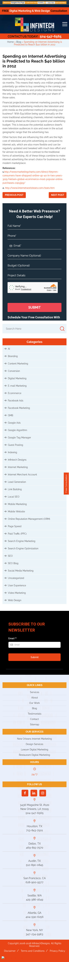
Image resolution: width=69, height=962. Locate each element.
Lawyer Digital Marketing (34, 749)
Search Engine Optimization (23, 548)
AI (9, 348)
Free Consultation (66, 483)
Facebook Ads (15, 400)
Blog (34, 708)
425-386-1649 (34, 899)
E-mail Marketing (17, 385)
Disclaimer (10, 951)
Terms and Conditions (33, 951)
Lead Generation (17, 482)
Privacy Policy (57, 951)
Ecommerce (14, 393)
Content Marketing (18, 363)
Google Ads (14, 422)
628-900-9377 (34, 882)
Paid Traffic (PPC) (17, 533)
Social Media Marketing (20, 570)
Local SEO (13, 496)
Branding (13, 356)
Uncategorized (16, 578)
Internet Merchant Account (22, 474)
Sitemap (34, 724)
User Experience (17, 585)
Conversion (14, 371)
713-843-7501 (34, 830)
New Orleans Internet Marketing (34, 738)
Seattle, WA (34, 895)
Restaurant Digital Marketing (34, 755)
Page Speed (14, 526)
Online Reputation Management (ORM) (29, 519)
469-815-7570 (34, 847)
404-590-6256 (35, 916)
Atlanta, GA (34, 912)
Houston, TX (34, 826)
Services (34, 692)
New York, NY (34, 930)
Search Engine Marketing (21, 541)
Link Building (15, 489)
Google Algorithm (17, 430)
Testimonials (34, 713)
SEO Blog (13, 563)
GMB (10, 415)
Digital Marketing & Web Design (34, 10)
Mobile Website (16, 511)
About (34, 697)
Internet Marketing (18, 467)
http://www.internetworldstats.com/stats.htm (30, 188)
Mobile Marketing (17, 504)
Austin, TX (34, 860)
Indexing (12, 452)
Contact (34, 719)
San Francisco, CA (34, 878)
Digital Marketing (17, 378)
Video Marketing (17, 593)
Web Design (14, 600)
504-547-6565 (34, 36)
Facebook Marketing (19, 408)
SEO (10, 556)
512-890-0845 (34, 865)
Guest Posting (15, 445)
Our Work (34, 703)
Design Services (34, 744)
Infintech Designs (17, 459)
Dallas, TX (34, 843)
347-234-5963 (34, 934)
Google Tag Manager (19, 437)
